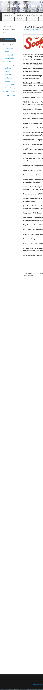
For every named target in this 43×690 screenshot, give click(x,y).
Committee (32, 19)
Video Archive (10, 91)
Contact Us (20, 19)
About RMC (9, 44)
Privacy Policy (10, 95)
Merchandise (8, 19)
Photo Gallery (10, 88)
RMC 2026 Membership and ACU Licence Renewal (9, 68)
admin (28, 30)
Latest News (8, 15)
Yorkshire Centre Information (9, 81)
